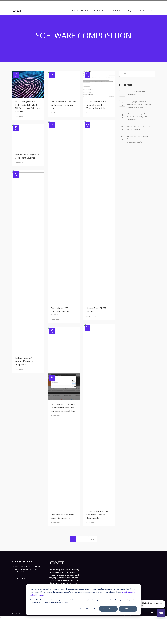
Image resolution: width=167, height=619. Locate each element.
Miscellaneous (131, 95)
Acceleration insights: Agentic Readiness (137, 137)
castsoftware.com (128, 592)
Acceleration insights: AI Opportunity (140, 126)
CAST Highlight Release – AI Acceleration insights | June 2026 (139, 102)
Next (93, 539)
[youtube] (146, 613)
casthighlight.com (36, 595)
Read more (19, 116)
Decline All (128, 609)
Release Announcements (135, 107)
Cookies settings (88, 609)
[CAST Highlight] (17, 10)
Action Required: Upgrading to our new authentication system (139, 115)
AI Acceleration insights (134, 129)
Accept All (108, 609)
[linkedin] (152, 613)
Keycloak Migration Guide (136, 91)
